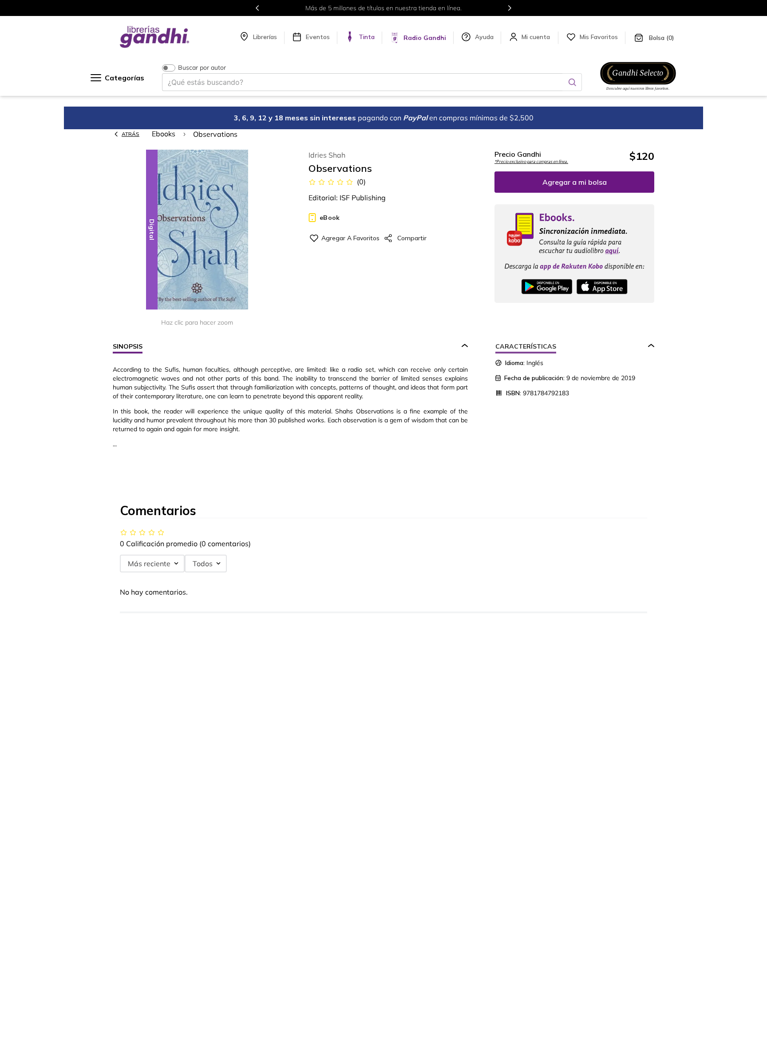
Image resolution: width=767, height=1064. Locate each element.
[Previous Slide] (257, 8)
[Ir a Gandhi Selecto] (638, 91)
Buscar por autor (202, 67)
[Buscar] (572, 82)
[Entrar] (536, 37)
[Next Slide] (509, 8)
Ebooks (163, 133)
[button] (197, 230)
